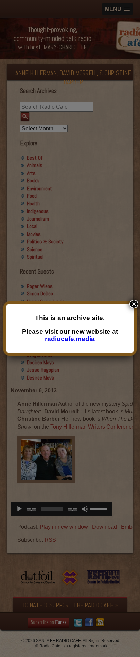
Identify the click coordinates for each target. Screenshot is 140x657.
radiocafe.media (70, 338)
